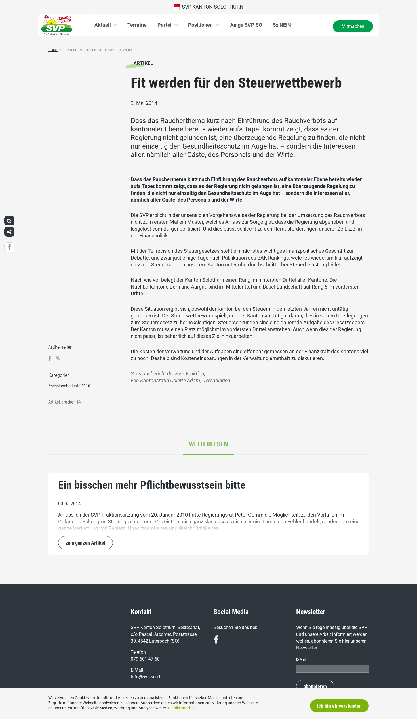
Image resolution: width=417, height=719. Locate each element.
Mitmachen (353, 26)
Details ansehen (182, 708)
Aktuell (102, 25)
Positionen (200, 25)
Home (53, 50)
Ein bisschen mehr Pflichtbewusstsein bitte (151, 485)
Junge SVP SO (245, 25)
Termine (137, 25)
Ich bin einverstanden (339, 706)
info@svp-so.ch (146, 677)
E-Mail (301, 659)
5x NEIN (282, 25)
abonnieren (315, 686)
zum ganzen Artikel (86, 543)
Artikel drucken (62, 402)
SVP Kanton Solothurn (211, 7)
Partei (164, 25)
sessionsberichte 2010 (70, 386)
